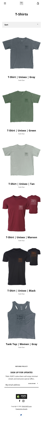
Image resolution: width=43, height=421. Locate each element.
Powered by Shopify (21, 409)
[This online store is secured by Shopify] (21, 398)
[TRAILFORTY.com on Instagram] (23, 401)
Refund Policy (21, 366)
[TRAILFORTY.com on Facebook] (20, 401)
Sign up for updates (21, 372)
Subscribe (32, 383)
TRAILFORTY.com (27, 406)
